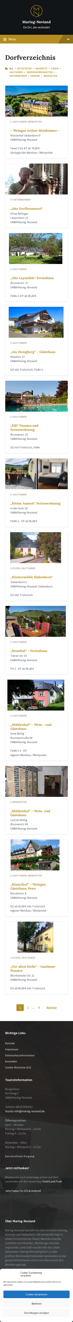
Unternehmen (18, 75)
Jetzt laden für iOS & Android (23, 1191)
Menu (12, 39)
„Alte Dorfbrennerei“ (26, 209)
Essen (54, 68)
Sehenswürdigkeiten (39, 72)
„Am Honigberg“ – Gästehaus (32, 352)
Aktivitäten (24, 68)
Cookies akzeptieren (36, 1294)
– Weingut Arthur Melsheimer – (35, 130)
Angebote (41, 68)
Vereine (35, 75)
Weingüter (50, 75)
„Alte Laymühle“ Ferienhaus (32, 278)
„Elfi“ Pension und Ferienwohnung (24, 428)
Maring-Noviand (36, 22)
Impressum (11, 1049)
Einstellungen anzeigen (36, 1312)
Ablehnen (37, 1303)
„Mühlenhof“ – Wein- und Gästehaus (30, 813)
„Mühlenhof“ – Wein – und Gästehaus (30, 727)
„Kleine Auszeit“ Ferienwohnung (35, 503)
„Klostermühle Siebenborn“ (31, 577)
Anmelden (11, 1061)
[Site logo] (36, 16)
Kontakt (10, 1043)
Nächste (52, 1007)
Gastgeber (16, 72)
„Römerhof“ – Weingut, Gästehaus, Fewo (28, 886)
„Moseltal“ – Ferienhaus (28, 651)
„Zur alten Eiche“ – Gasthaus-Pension (33, 968)
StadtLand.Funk (52, 1181)
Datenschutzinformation (19, 1055)
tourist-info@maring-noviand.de (25, 1111)
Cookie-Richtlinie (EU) (18, 1067)
